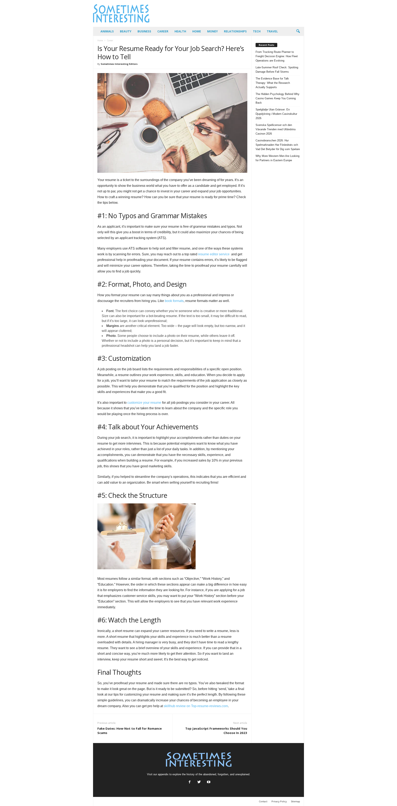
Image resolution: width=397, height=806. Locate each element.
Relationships (235, 31)
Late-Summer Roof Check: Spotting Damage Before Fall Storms (277, 69)
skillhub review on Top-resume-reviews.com (196, 706)
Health (180, 31)
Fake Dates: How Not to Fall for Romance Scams (129, 730)
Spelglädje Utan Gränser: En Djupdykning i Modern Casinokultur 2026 (276, 114)
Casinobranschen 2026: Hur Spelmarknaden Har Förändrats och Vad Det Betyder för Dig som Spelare (278, 145)
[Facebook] (189, 782)
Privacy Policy (279, 801)
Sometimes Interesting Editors (119, 63)
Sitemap (295, 801)
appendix (163, 774)
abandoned (209, 774)
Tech (257, 31)
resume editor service (214, 254)
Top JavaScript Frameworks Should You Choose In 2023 (216, 730)
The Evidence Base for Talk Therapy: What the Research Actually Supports (273, 83)
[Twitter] (199, 782)
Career (162, 31)
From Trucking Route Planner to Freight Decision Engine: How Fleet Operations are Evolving (277, 56)
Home (196, 31)
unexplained (242, 774)
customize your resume (144, 402)
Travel (272, 31)
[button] (298, 31)
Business (144, 31)
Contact (263, 801)
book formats (174, 301)
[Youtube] (208, 782)
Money (212, 31)
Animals (107, 31)
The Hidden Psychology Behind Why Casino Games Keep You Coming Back (277, 98)
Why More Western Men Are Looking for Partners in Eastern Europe (277, 158)
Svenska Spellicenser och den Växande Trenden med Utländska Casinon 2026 (275, 129)
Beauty (125, 31)
